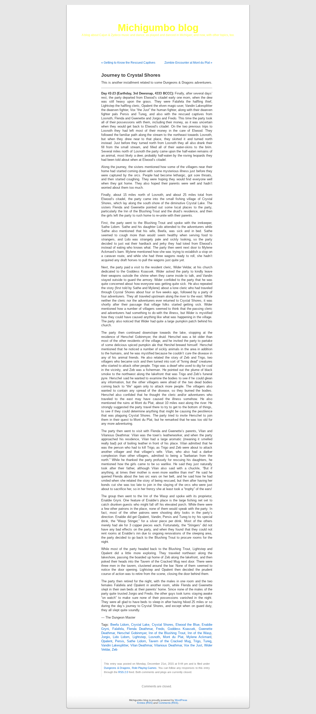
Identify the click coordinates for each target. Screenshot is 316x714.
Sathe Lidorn (136, 641)
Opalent (106, 641)
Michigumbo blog (158, 27)
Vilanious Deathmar (168, 645)
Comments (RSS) (168, 702)
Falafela (118, 629)
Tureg (207, 641)
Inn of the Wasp (199, 633)
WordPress (181, 700)
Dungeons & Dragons (117, 667)
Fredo (160, 629)
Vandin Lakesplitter (114, 645)
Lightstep (139, 637)
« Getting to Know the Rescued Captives (128, 62)
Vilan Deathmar (141, 645)
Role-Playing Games (144, 667)
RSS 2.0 (123, 672)
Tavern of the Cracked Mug (170, 641)
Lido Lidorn (121, 637)
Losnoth (154, 637)
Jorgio (105, 637)
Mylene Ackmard (198, 637)
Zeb (114, 649)
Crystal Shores (162, 624)
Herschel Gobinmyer (131, 633)
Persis (119, 641)
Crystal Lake (140, 624)
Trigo (196, 641)
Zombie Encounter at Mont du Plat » (188, 62)
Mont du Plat (173, 637)
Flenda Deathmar (140, 629)
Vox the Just (193, 645)
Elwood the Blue (187, 624)
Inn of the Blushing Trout (167, 633)
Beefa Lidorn (119, 624)
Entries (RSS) (145, 702)
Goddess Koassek (182, 629)
